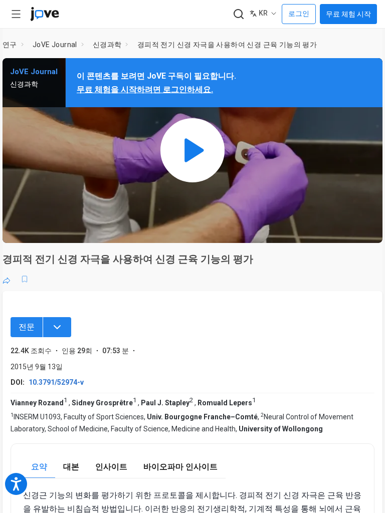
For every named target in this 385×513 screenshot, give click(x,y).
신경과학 (107, 45)
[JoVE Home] (44, 14)
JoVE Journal (55, 45)
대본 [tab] (71, 466)
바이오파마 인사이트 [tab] (180, 466)
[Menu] (57, 327)
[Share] (7, 279)
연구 (10, 45)
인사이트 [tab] (111, 466)
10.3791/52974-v (56, 382)
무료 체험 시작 (348, 14)
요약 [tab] (39, 466)
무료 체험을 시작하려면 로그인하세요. (145, 89)
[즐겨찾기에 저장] (25, 279)
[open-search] (238, 14)
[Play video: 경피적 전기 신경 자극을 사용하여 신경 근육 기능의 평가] (192, 150)
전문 (27, 327)
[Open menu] (16, 14)
